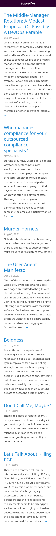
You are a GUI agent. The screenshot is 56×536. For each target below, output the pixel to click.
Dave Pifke (28, 3)
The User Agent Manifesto (20, 267)
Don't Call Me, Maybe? (27, 405)
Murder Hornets (21, 229)
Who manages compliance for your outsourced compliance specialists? (25, 139)
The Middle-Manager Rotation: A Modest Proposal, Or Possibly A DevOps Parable (26, 23)
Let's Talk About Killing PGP (28, 457)
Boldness (13, 340)
